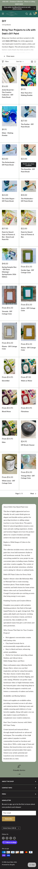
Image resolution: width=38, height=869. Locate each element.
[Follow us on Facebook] (3, 838)
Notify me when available (28, 164)
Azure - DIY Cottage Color (28, 309)
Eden (4, 442)
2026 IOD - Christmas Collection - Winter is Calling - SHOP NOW (19, 3)
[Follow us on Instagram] (7, 838)
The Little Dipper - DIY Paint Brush (8, 200)
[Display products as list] (35, 62)
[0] (34, 14)
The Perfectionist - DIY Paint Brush (8, 164)
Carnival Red (23, 590)
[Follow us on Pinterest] (10, 838)
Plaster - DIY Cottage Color (9, 348)
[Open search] (27, 14)
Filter (7, 62)
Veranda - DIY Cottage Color (7, 313)
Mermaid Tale (10, 582)
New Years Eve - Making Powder (27, 94)
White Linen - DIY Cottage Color (8, 482)
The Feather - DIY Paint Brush (27, 125)
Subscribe (8, 819)
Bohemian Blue (27, 579)
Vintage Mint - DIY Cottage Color (28, 477)
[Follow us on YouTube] (14, 838)
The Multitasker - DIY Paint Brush (27, 200)
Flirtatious (25, 412)
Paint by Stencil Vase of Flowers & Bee (27, 234)
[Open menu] (3, 13)
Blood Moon (6, 412)
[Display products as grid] (32, 62)
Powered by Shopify (8, 864)
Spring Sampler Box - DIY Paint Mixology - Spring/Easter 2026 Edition (9, 272)
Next (32, 494)
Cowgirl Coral (8, 593)
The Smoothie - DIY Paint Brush (28, 170)
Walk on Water (26, 381)
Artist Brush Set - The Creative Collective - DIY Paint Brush (8, 93)
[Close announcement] (34, 8)
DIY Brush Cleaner (27, 445)
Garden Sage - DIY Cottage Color (27, 271)
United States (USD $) (9, 828)
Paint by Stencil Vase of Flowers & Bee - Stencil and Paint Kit (8, 235)
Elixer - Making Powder (7, 134)
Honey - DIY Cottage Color (28, 349)
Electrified (5, 381)
